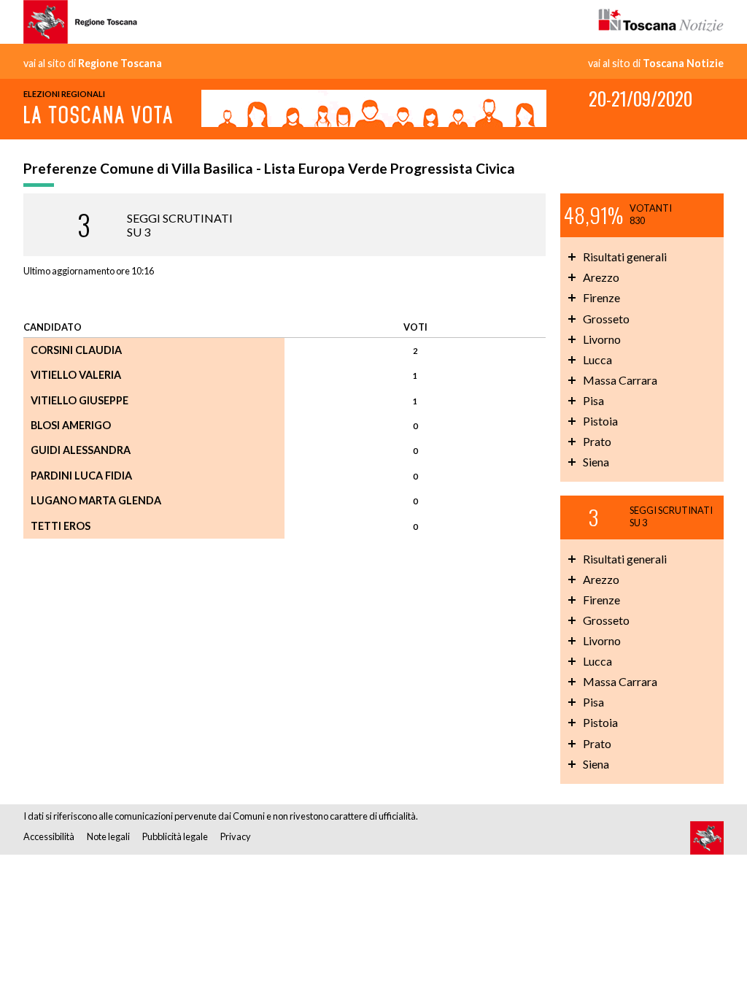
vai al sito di (92, 63)
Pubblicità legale (175, 836)
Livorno (602, 339)
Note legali (108, 836)
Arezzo (601, 277)
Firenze (601, 297)
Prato (597, 441)
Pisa (593, 400)
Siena (596, 462)
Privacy (235, 836)
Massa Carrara (620, 380)
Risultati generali (625, 256)
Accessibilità (48, 836)
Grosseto (606, 319)
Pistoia (600, 421)
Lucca (597, 359)
